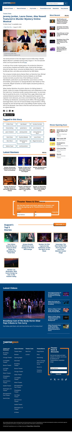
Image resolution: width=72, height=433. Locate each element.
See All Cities (6, 398)
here (25, 62)
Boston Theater (7, 365)
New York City (8, 27)
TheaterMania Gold (45, 8)
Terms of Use (37, 426)
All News (16, 412)
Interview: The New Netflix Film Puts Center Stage (61, 248)
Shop (38, 354)
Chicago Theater (7, 357)
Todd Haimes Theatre (62, 146)
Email (19, 212)
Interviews (17, 360)
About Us (39, 367)
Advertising (40, 357)
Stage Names (40, 351)
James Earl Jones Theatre (61, 156)
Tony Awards (64, 8)
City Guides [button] (33, 8)
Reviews (16, 354)
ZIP (35, 212)
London (28, 354)
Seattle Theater (7, 385)
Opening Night (18, 357)
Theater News (7, 13)
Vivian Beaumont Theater (61, 150)
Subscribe (55, 212)
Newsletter (56, 8)
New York (28, 351)
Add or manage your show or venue (41, 362)
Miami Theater (7, 373)
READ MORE (59, 224)
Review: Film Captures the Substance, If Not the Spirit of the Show (44, 247)
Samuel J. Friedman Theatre (62, 135)
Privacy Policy (30, 426)
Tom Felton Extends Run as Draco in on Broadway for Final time (11, 248)
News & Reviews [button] (21, 8)
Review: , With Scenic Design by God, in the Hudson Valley (11, 273)
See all (67, 15)
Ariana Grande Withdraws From (28, 246)
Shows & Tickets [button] (8, 8)
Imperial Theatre (61, 140)
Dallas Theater (18, 374)
